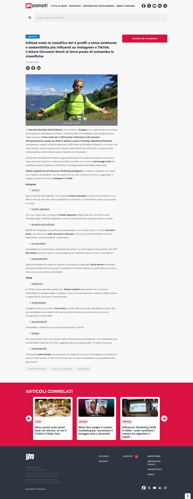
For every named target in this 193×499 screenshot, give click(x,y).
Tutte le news (59, 6)
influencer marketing (62, 369)
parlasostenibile (39, 258)
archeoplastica (39, 302)
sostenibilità (83, 369)
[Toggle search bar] (30, 17)
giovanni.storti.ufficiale (43, 224)
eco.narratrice (39, 243)
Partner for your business (98, 6)
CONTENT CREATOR (36, 369)
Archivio (128, 456)
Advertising (153, 456)
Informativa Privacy (154, 462)
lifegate (35, 333)
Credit (150, 474)
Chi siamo (104, 456)
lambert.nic (37, 283)
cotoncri (36, 190)
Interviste (75, 6)
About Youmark (125, 6)
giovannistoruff (39, 321)
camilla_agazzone (40, 209)
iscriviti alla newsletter (144, 38)
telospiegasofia (39, 348)
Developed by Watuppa (35, 489)
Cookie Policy (154, 469)
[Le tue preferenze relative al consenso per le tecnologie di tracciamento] (188, 496)
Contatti (103, 461)
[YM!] (37, 5)
